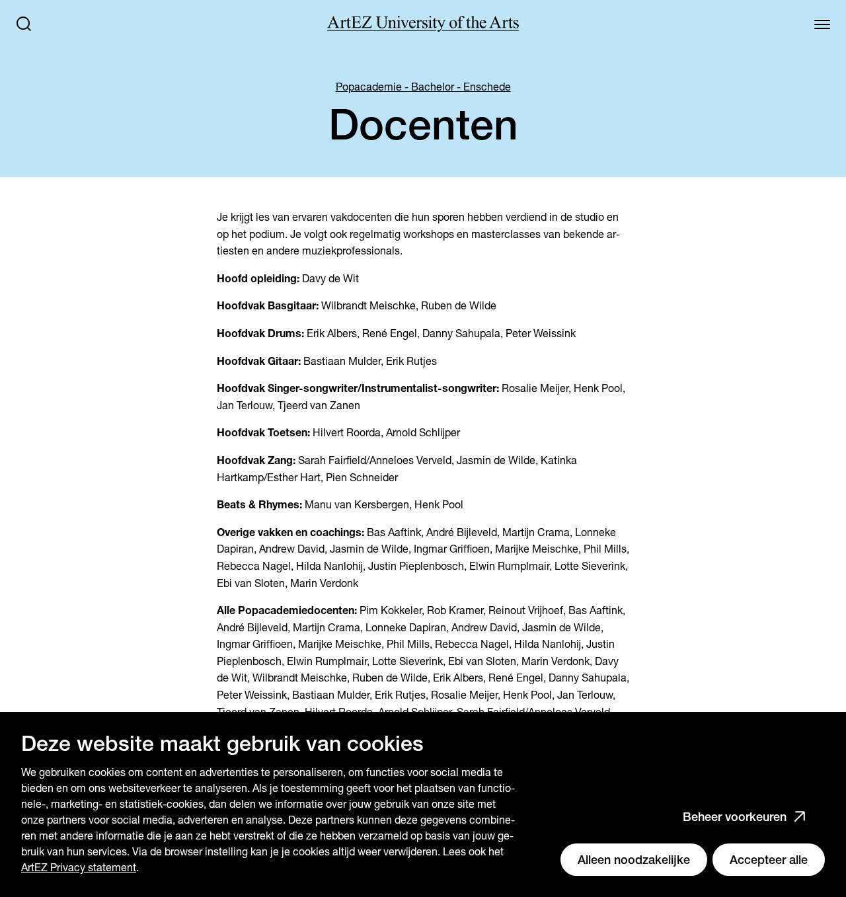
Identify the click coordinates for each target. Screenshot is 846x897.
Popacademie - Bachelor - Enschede (423, 87)
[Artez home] (423, 24)
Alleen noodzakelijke (634, 859)
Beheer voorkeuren (735, 816)
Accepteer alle (769, 859)
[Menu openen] (822, 24)
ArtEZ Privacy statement (78, 867)
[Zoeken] (24, 24)
